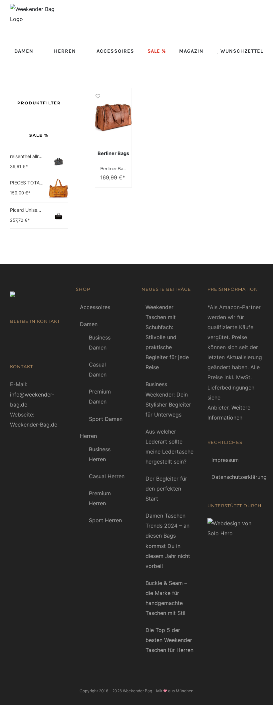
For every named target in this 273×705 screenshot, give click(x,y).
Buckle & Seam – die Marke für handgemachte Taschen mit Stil (166, 598)
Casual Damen (98, 369)
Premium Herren (100, 498)
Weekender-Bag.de (33, 424)
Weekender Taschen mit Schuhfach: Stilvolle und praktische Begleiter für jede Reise (167, 337)
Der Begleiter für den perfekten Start (166, 488)
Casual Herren (107, 476)
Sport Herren (105, 520)
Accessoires (95, 307)
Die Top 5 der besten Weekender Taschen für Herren (169, 640)
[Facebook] (12, 339)
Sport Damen (106, 419)
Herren (88, 436)
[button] (98, 93)
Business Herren (100, 454)
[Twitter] (32, 339)
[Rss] (22, 339)
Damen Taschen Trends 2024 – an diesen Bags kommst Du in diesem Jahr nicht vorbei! (167, 540)
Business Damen (100, 342)
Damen (89, 324)
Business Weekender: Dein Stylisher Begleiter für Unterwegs (168, 399)
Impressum (225, 460)
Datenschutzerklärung (235, 477)
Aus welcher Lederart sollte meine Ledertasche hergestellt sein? (169, 446)
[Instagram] (42, 339)
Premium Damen (100, 396)
